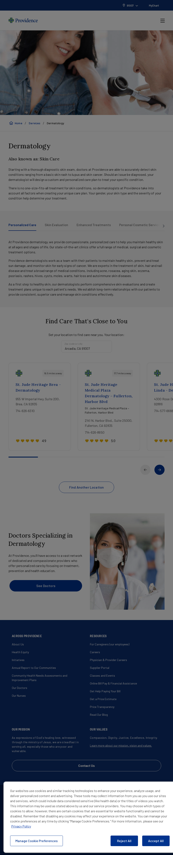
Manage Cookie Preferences (36, 841)
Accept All (156, 841)
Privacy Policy (21, 826)
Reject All (124, 841)
